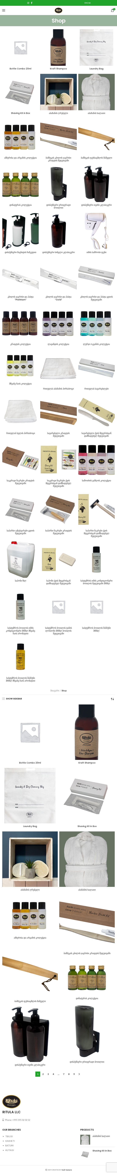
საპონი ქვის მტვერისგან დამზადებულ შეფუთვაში (58, 582)
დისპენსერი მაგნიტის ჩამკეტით (20, 252)
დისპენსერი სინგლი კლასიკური (58, 252)
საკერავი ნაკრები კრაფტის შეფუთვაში (20, 482)
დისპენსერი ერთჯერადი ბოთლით (58, 206)
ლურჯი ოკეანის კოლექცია (96, 344)
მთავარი (54, 690)
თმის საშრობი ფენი (96, 252)
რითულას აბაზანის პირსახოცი (58, 388)
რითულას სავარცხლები (96, 388)
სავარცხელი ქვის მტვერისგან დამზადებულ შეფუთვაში (96, 434)
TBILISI (9, 1136)
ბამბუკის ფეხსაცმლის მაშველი (96, 157)
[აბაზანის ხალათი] (85, 1140)
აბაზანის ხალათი (96, 113)
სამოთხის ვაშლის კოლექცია (96, 480)
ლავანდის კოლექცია (58, 344)
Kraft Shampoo (58, 68)
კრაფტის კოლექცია (20, 344)
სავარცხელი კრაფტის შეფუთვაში (58, 434)
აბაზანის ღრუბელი (58, 113)
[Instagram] (28, 3)
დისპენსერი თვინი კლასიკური (96, 205)
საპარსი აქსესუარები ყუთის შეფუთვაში (20, 532)
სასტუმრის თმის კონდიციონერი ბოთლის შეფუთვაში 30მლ (96, 582)
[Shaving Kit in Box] (85, 1154)
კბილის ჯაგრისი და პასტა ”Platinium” (21, 298)
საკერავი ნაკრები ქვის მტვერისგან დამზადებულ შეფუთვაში (58, 483)
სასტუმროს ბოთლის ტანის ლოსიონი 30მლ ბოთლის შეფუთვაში (58, 631)
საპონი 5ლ (20, 580)
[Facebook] (31, 3)
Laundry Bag (96, 68)
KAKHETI (10, 1141)
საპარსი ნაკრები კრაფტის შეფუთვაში (58, 532)
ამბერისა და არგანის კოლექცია (20, 157)
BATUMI (9, 1145)
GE (89, 3)
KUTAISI (9, 1150)
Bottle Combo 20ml (20, 68)
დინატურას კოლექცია (20, 205)
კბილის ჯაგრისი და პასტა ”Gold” (58, 298)
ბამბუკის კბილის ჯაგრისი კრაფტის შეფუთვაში (58, 159)
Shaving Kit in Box (20, 113)
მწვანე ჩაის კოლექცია (20, 383)
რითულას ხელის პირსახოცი (20, 433)
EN (86, 3)
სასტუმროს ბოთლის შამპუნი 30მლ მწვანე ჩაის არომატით (20, 679)
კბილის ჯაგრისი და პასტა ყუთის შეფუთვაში (96, 298)
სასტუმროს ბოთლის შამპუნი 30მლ (96, 629)
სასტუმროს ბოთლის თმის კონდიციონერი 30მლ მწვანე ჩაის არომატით (20, 631)
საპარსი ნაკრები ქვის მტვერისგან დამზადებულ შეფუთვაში (96, 533)
